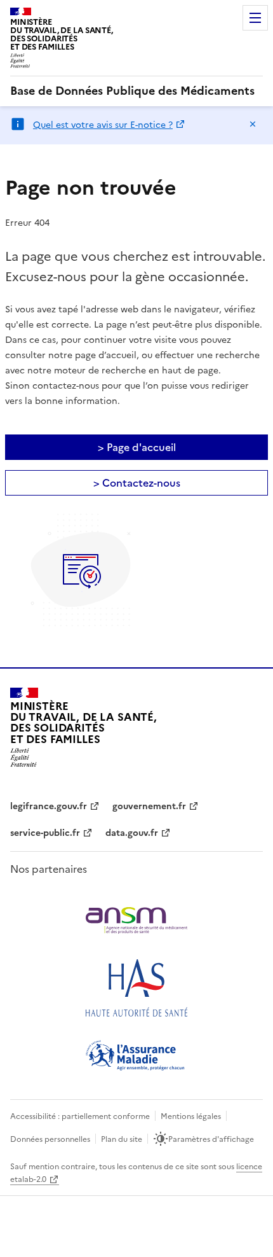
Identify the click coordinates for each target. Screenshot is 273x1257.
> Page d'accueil (137, 447)
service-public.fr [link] (45, 833)
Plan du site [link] (121, 1139)
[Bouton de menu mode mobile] (255, 18)
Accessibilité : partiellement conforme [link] (80, 1116)
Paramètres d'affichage (211, 1139)
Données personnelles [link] (50, 1139)
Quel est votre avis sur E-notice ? (103, 125)
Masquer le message (253, 124)
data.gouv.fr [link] (131, 833)
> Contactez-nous (136, 482)
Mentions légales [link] (191, 1116)
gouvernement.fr (149, 806)
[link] (132, 91)
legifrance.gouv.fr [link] (48, 806)
